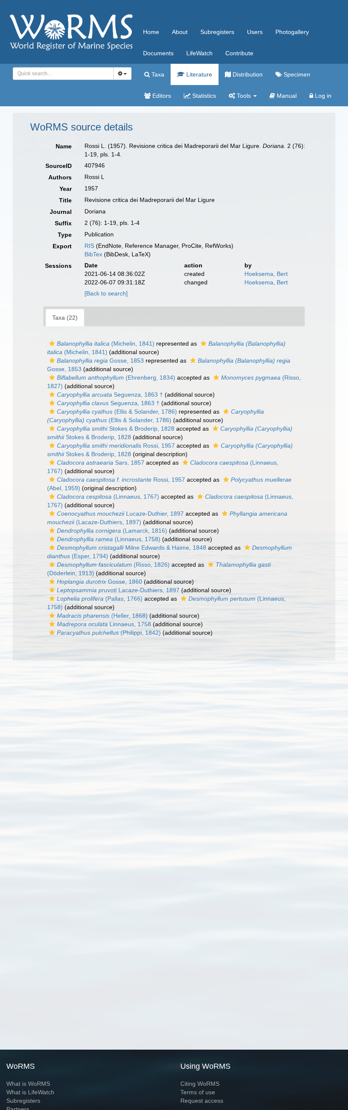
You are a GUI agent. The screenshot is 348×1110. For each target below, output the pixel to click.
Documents (158, 53)
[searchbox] (61, 73)
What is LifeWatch (30, 1092)
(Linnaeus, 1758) (108, 539)
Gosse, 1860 (99, 581)
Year (65, 188)
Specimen (296, 74)
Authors (60, 177)
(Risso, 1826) (113, 564)
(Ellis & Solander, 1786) (117, 411)
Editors (161, 95)
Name (64, 146)
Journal (61, 211)
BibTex (93, 254)
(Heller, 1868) (102, 615)
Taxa (157, 74)
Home (151, 31)
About (180, 31)
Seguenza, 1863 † (110, 394)
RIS (89, 245)
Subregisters (217, 31)
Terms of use (197, 1092)
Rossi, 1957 (116, 445)
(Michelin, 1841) (105, 343)
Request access (201, 1100)
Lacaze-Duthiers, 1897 (118, 590)
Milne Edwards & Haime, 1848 (131, 547)
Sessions (58, 265)
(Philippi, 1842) (109, 632)
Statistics (203, 95)
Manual (286, 95)
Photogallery (292, 31)
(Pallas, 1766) (100, 598)
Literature (198, 74)
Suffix (63, 223)
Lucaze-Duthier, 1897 (120, 513)
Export (62, 246)
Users (255, 31)
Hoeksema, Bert (266, 273)
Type (65, 234)
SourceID (58, 165)
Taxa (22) (65, 317)
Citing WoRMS (199, 1083)
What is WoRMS (28, 1083)
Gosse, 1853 (100, 360)
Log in (322, 95)
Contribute (239, 53)
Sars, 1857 (100, 462)
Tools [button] (244, 95)
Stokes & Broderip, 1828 (115, 428)
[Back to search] (106, 293)
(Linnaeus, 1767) (108, 496)
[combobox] (63, 73)
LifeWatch (199, 53)
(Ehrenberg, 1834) (116, 377)
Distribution (247, 74)
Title (65, 200)
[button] (52, 343)
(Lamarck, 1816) (112, 530)
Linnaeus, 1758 (104, 624)
